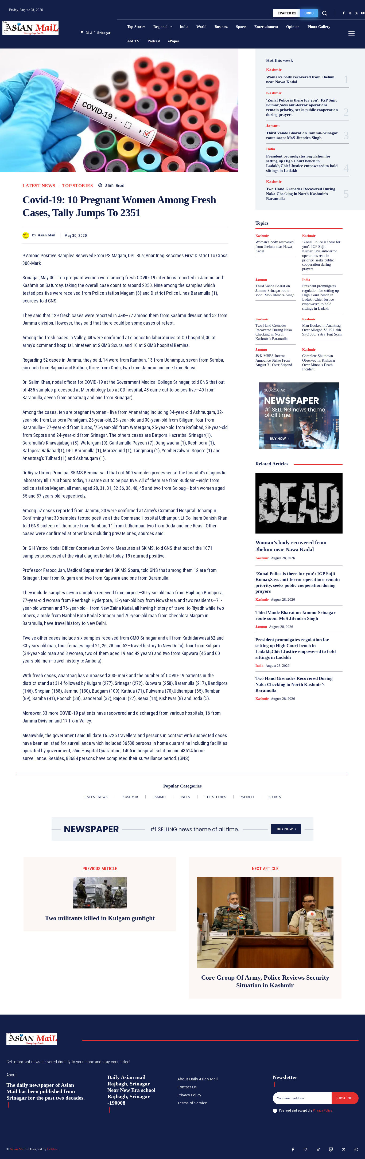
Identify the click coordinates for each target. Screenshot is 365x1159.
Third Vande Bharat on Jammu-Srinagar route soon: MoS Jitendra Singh (302, 135)
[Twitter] (356, 13)
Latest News (38, 185)
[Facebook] (343, 13)
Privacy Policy (322, 1110)
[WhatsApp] (222, 235)
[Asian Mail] (27, 235)
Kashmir (274, 70)
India (270, 149)
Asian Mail (46, 235)
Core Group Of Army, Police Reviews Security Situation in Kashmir (265, 981)
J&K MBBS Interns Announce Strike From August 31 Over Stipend (273, 360)
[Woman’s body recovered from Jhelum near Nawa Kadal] (299, 503)
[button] (324, 13)
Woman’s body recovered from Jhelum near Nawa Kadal (274, 246)
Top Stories (77, 185)
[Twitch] (331, 1150)
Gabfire (52, 1149)
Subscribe (345, 1098)
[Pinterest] (210, 235)
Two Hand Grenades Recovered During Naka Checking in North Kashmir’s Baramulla (300, 194)
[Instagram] (350, 13)
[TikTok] (318, 1150)
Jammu (272, 126)
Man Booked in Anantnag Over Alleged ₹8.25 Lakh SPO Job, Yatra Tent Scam (322, 330)
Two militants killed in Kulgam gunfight (100, 918)
